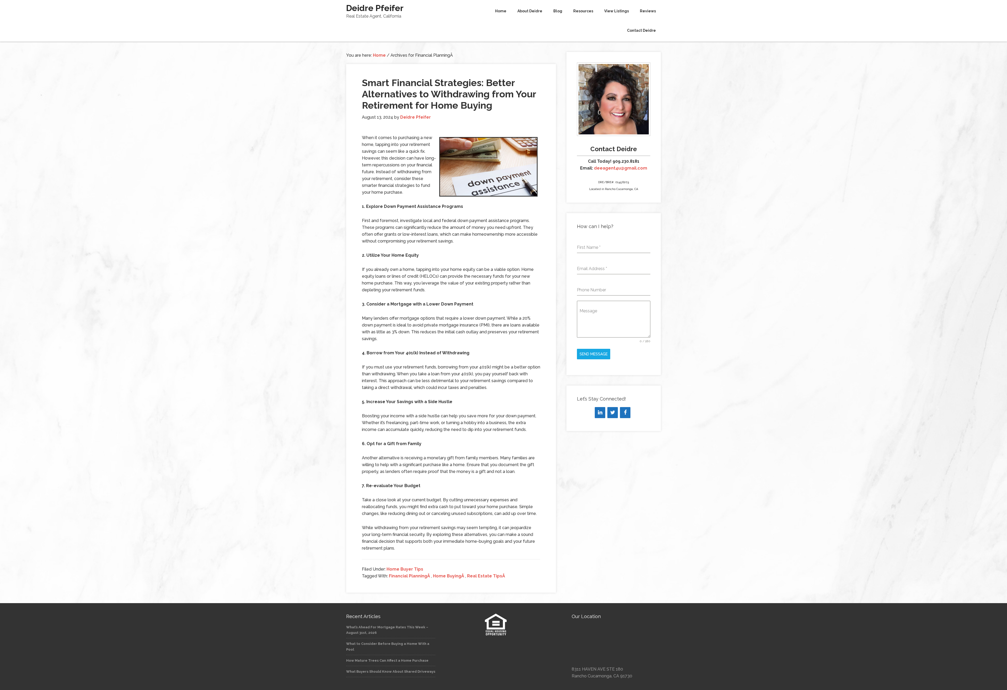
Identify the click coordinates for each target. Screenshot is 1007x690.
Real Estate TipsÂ (486, 575)
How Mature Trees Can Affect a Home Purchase (387, 660)
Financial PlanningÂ (410, 575)
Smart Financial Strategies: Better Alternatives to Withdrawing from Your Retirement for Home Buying (449, 94)
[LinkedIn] (600, 412)
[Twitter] (612, 412)
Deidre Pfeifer (375, 8)
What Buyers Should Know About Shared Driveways (390, 671)
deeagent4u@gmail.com (620, 168)
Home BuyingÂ (449, 575)
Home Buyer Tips (405, 569)
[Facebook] (625, 412)
